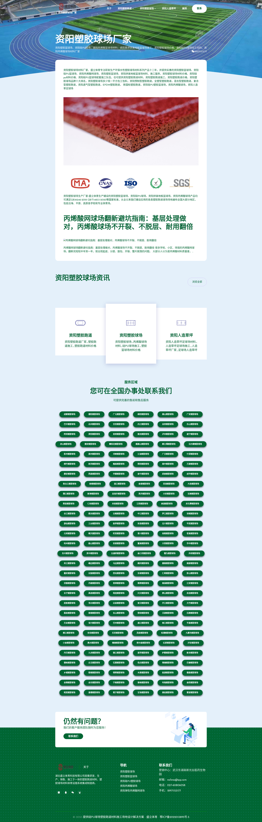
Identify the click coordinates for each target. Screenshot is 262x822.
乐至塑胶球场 (117, 633)
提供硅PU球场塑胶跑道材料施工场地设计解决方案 (113, 817)
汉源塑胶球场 (168, 613)
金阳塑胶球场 (192, 683)
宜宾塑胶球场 (118, 434)
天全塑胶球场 (69, 623)
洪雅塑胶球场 (69, 583)
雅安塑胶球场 (90, 444)
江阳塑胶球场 (142, 504)
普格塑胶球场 (143, 683)
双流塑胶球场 (169, 484)
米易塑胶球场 (117, 504)
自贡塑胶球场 (168, 424)
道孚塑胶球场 (143, 653)
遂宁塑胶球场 (192, 434)
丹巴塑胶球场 (69, 653)
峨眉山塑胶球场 (142, 444)
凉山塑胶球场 (66, 444)
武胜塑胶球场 (69, 603)
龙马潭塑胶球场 (192, 504)
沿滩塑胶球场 (193, 494)
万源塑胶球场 (192, 464)
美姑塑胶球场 (168, 693)
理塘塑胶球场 (168, 663)
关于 (109, 8)
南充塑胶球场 (143, 434)
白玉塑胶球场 (94, 663)
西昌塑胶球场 (94, 474)
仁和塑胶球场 (93, 504)
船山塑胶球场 (94, 544)
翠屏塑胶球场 (143, 583)
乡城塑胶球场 (69, 673)
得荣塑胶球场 (118, 673)
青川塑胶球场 (143, 534)
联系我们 (73, 736)
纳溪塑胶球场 (167, 504)
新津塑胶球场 (93, 494)
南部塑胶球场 (192, 563)
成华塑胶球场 (192, 474)
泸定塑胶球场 (193, 643)
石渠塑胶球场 (118, 663)
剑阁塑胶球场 (168, 534)
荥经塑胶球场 (143, 613)
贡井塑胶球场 (144, 494)
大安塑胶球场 (169, 494)
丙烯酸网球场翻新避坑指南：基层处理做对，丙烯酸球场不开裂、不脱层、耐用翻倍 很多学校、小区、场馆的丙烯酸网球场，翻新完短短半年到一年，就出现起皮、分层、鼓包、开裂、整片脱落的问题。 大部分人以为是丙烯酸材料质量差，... (128, 250)
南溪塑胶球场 (168, 583)
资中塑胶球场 (92, 553)
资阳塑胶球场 (147, 8)
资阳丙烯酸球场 (128, 786)
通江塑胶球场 (143, 623)
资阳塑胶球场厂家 (67, 13)
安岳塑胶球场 (93, 633)
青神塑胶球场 (118, 583)
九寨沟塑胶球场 (192, 633)
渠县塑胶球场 (69, 613)
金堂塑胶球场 (144, 484)
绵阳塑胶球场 (143, 414)
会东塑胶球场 (94, 683)
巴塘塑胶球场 (192, 663)
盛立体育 (151, 817)
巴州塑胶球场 (118, 623)
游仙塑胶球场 (69, 524)
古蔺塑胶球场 (118, 514)
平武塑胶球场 (192, 524)
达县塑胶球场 (118, 603)
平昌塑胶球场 (192, 623)
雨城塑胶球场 (94, 613)
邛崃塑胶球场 (118, 454)
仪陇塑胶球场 (94, 573)
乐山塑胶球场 (192, 424)
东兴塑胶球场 (67, 553)
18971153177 (200, 52)
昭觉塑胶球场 (69, 693)
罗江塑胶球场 (168, 514)
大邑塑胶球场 (193, 484)
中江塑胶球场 (143, 514)
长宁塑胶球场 (69, 593)
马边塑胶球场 (118, 563)
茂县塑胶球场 (142, 633)
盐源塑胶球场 (168, 673)
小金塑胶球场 (68, 643)
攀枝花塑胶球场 (116, 444)
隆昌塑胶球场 (118, 464)
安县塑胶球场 (143, 524)
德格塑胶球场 (69, 663)
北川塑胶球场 (168, 524)
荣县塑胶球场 (68, 504)
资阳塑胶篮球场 (128, 776)
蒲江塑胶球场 (68, 494)
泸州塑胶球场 (168, 434)
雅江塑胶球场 (118, 653)
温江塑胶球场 (119, 484)
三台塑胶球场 (94, 524)
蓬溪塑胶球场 (143, 544)
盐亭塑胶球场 (118, 524)
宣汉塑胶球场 (143, 603)
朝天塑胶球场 (94, 534)
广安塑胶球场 (192, 414)
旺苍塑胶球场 (118, 534)
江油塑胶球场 (143, 454)
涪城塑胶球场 (192, 514)
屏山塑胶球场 (168, 593)
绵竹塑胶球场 (69, 464)
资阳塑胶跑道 (125, 8)
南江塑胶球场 (168, 623)
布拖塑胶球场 (168, 683)
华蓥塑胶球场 (118, 474)
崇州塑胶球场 (94, 454)
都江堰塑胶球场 (168, 444)
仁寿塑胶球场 (168, 573)
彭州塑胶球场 (69, 454)
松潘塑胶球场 (167, 633)
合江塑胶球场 (69, 514)
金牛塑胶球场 (143, 474)
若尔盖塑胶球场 (143, 643)
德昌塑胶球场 (192, 673)
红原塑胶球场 (169, 643)
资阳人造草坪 (169, 8)
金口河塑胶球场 (144, 553)
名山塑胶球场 (118, 613)
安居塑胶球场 (118, 544)
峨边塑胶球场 (94, 563)
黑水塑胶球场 (93, 643)
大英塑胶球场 (168, 544)
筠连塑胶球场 (118, 593)
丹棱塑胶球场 (94, 583)
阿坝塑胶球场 (69, 434)
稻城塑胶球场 (94, 673)
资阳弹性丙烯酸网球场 (132, 791)
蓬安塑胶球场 (69, 573)
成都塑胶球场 (69, 414)
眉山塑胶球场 (168, 414)
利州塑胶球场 (69, 544)
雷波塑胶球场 (192, 693)
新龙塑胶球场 (192, 653)
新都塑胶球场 (95, 484)
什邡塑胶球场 (192, 454)
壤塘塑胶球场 (117, 643)
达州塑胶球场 (94, 424)
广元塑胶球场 (118, 414)
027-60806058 (176, 785)
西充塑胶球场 (118, 573)
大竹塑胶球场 (192, 603)
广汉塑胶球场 (168, 454)
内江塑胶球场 (143, 424)
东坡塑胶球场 (143, 573)
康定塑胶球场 (69, 474)
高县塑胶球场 (94, 593)
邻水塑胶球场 (94, 603)
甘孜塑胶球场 (118, 424)
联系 (199, 8)
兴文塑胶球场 (143, 593)
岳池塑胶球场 (192, 593)
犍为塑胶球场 (169, 553)
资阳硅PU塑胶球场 (130, 781)
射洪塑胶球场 (94, 464)
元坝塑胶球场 (69, 534)
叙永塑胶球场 (94, 514)
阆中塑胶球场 (168, 464)
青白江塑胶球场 (69, 484)
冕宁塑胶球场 (118, 693)
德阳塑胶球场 (94, 414)
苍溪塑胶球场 (192, 534)
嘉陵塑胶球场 (168, 563)
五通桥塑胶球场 (117, 553)
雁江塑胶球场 (68, 633)
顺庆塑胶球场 (143, 563)
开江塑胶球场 (168, 603)
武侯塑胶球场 (168, 474)
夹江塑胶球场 (69, 563)
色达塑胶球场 (143, 663)
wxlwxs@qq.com (177, 780)
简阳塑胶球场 (143, 464)
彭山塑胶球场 (192, 573)
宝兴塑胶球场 (94, 623)
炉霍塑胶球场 (168, 653)
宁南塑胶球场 (118, 683)
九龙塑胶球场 (94, 653)
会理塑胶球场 (69, 683)
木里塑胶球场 (143, 673)
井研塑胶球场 (194, 553)
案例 (184, 8)
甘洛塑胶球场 (143, 693)
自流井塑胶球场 (118, 494)
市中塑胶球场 (192, 544)
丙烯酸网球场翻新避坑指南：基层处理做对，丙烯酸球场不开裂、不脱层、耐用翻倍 (128, 223)
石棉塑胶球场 (192, 613)
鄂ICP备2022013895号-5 (174, 817)
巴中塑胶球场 (69, 424)
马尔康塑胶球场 (195, 444)
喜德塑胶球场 (94, 693)
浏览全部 (197, 282)
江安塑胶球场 (192, 583)
